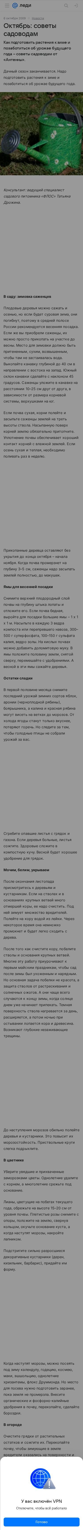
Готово (42, 1522)
